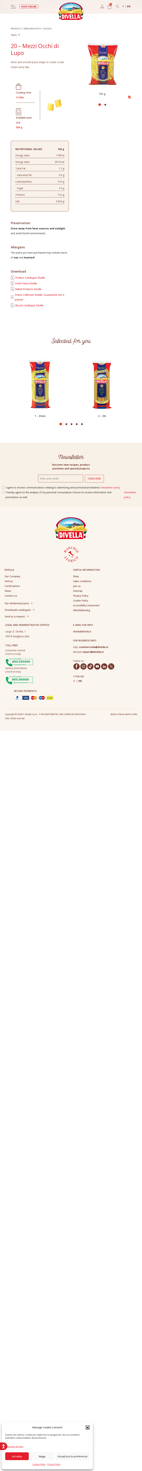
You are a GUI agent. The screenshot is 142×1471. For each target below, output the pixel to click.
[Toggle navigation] (13, 6)
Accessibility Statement (86, 605)
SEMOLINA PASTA (32, 28)
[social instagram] (83, 666)
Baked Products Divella (28, 289)
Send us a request (15, 616)
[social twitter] (111, 666)
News (8, 590)
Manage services (15, 1446)
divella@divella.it (82, 631)
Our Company (12, 576)
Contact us (11, 595)
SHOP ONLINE (29, 6)
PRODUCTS (16, 28)
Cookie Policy (39, 1464)
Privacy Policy (53, 1464)
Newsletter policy (110, 487)
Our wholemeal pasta (17, 603)
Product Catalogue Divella (30, 277)
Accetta (17, 1456)
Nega (42, 1456)
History (9, 581)
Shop (76, 576)
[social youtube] (97, 666)
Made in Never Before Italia (124, 714)
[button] (87, 1427)
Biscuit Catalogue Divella (29, 305)
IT (123, 6)
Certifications (12, 586)
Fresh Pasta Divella (26, 283)
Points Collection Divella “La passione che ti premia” (39, 297)
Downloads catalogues (18, 609)
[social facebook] (76, 666)
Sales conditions (82, 581)
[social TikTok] (90, 666)
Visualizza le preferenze (72, 1456)
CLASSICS (47, 28)
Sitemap (77, 590)
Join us (77, 586)
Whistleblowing (81, 610)
